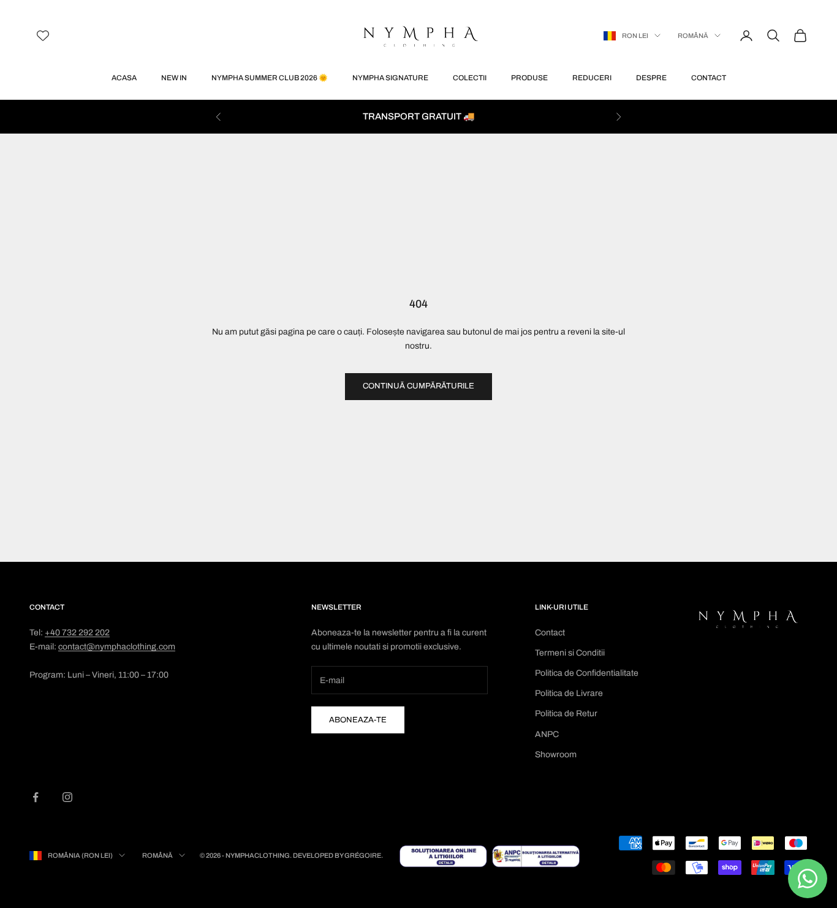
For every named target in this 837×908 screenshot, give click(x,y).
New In (174, 78)
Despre (651, 78)
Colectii (470, 78)
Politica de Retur (566, 713)
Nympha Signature (390, 78)
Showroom (556, 754)
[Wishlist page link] (43, 35)
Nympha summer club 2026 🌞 (269, 78)
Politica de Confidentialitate (586, 673)
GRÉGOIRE (362, 855)
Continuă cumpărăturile (418, 386)
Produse (529, 78)
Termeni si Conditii (570, 652)
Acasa (124, 78)
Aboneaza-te (358, 720)
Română (693, 35)
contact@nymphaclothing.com (116, 646)
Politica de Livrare (569, 693)
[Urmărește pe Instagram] (67, 797)
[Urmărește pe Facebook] (35, 797)
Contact (708, 78)
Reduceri (592, 78)
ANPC (547, 734)
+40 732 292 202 (77, 632)
